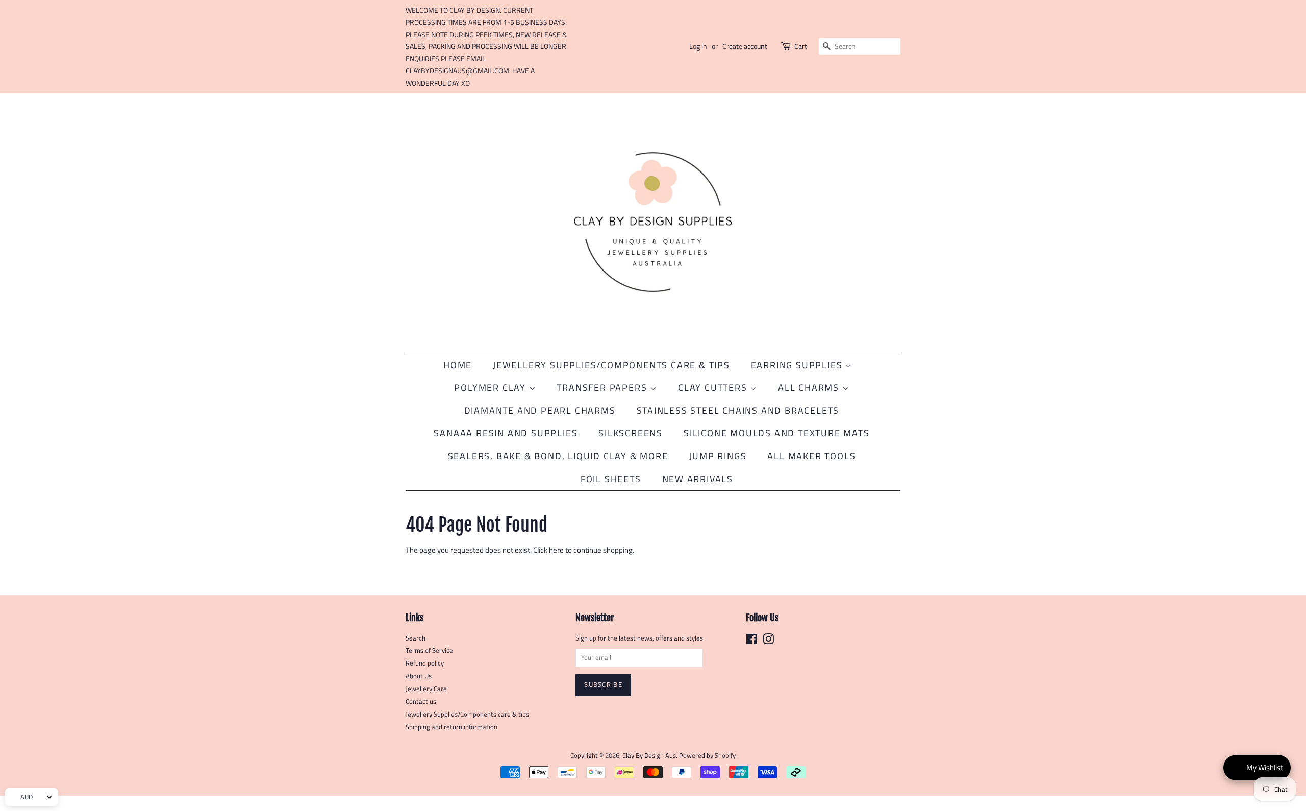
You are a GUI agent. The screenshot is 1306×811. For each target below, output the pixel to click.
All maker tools (811, 456)
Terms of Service (429, 650)
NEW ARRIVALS (698, 479)
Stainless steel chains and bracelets (738, 410)
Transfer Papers (603, 388)
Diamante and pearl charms (540, 410)
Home (457, 365)
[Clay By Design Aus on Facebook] (752, 641)
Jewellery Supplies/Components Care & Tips (611, 365)
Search (415, 638)
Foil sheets (611, 479)
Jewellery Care (426, 689)
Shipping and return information (451, 727)
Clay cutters (714, 388)
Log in (698, 46)
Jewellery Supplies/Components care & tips (467, 714)
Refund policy (425, 663)
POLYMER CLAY (491, 388)
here (556, 550)
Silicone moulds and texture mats (777, 433)
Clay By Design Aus (649, 755)
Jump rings (718, 456)
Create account (744, 46)
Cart (800, 46)
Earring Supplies (798, 365)
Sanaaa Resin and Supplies (505, 433)
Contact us (421, 701)
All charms (810, 388)
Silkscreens (630, 433)
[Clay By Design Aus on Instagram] (768, 641)
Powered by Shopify (707, 755)
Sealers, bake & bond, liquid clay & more (558, 456)
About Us (419, 676)
